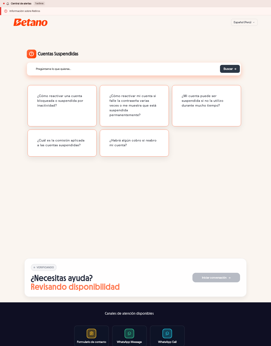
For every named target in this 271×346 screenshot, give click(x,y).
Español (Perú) (242, 22)
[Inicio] (30, 22)
